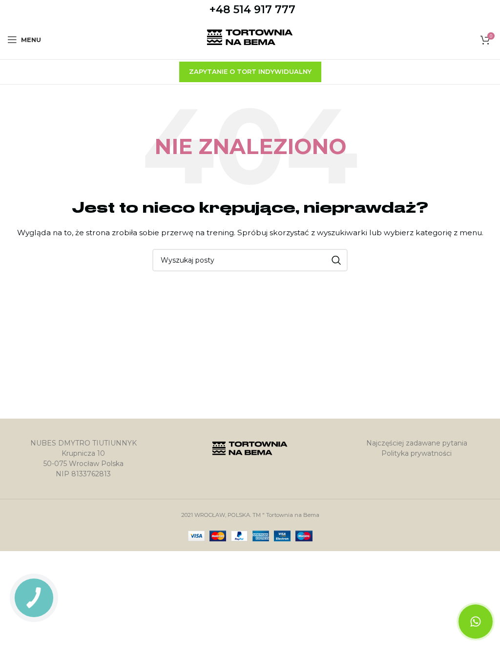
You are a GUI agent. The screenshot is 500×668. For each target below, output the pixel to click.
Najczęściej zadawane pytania (416, 443)
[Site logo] (250, 39)
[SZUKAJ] (336, 260)
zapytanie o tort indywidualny (250, 71)
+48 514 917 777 (252, 9)
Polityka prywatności (416, 453)
